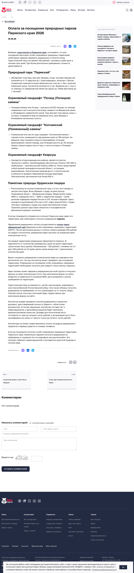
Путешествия (30, 10)
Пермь (73, 10)
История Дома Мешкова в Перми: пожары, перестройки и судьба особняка (109, 37)
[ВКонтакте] (75, 363)
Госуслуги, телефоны (53, 527)
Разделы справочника (54, 519)
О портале (5, 546)
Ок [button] (123, 567)
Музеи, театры (7, 527)
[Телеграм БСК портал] (39, 501)
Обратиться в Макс (87, 561)
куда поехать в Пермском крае (31, 52)
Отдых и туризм (29, 531)
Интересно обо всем (76, 532)
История (81, 10)
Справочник (43, 10)
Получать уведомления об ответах (16, 434)
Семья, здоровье (75, 519)
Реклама (15, 546)
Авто (70, 527)
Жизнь (20, 10)
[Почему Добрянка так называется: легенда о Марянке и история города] (126, 49)
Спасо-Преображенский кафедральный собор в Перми (108, 95)
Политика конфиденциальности (13, 557)
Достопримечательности (11, 519)
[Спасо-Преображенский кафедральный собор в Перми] (126, 97)
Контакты (24, 546)
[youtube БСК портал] (30, 2)
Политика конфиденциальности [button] (104, 570)
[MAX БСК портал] (20, 2)
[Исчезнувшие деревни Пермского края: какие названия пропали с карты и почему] (126, 61)
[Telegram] (71, 363)
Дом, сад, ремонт (75, 523)
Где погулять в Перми (9, 523)
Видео (93, 523)
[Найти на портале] (127, 10)
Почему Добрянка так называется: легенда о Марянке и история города (107, 48)
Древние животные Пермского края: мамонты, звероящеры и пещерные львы (108, 85)
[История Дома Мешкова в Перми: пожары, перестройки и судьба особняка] (126, 38)
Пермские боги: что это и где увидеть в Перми (108, 72)
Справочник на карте (54, 523)
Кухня (71, 536)
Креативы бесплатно (98, 536)
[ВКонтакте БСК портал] (34, 2)
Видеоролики (96, 527)
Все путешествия (30, 519)
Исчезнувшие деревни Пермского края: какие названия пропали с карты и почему (108, 61)
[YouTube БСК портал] (29, 501)
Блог (52, 10)
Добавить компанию (53, 532)
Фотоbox (91, 10)
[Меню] (131, 10)
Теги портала (51, 546)
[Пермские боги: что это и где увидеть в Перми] (126, 74)
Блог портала (95, 519)
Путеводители (62, 10)
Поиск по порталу (97, 540)
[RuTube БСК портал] (25, 2)
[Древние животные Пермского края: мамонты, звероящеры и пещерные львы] (126, 86)
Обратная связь (37, 546)
